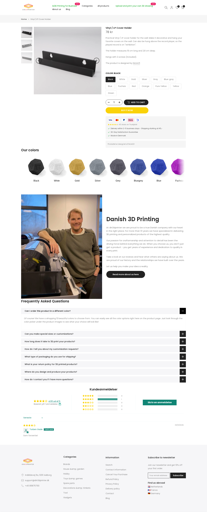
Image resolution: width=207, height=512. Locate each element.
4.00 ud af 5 (54, 401)
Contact (110, 493)
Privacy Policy (112, 484)
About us (56, 9)
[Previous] (39, 60)
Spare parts (69, 483)
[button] (88, 399)
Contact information (116, 469)
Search (109, 465)
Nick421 (136, 63)
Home (24, 19)
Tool (65, 492)
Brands (66, 464)
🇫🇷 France (153, 490)
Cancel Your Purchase (116, 474)
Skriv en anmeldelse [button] (160, 402)
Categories (87, 5)
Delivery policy (113, 488)
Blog (68, 9)
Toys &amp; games (73, 478)
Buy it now (127, 110)
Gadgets (67, 497)
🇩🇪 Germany (154, 493)
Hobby (66, 473)
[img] (29, 425)
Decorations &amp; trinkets (76, 488)
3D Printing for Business (66, 5)
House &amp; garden (73, 469)
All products (103, 5)
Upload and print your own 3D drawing (135, 5)
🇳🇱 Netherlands (155, 486)
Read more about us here (126, 274)
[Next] (96, 60)
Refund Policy (112, 479)
